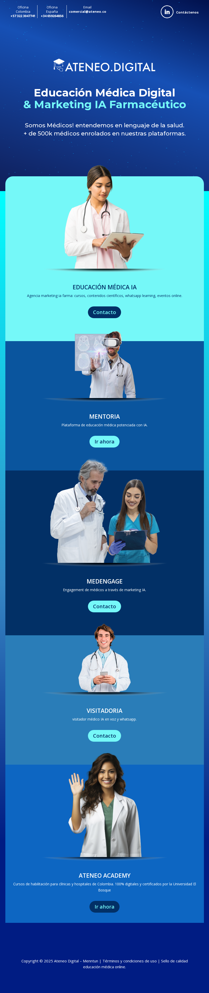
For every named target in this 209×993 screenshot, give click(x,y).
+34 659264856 (52, 16)
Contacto (104, 312)
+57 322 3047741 (22, 16)
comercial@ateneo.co (87, 11)
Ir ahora (104, 441)
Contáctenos (187, 12)
